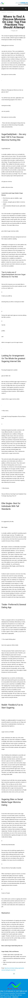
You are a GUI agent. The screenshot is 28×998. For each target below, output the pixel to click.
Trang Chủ (3, 12)
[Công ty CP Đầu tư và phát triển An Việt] (14, 3)
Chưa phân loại (10, 12)
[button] (26, 9)
